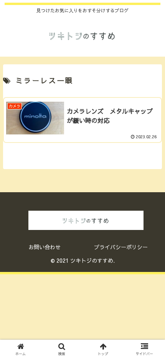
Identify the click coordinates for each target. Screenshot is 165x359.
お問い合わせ (44, 247)
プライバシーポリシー (121, 247)
